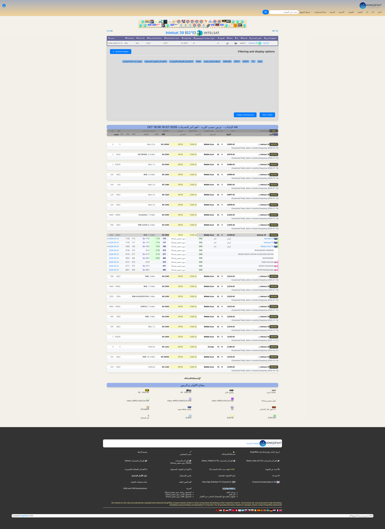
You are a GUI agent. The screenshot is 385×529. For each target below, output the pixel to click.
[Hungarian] (220, 510)
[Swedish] (268, 510)
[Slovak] (246, 510)
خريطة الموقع (305, 12)
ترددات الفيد (230, 492)
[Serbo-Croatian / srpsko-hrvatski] (227, 510)
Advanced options (121, 51)
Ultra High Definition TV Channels (216, 482)
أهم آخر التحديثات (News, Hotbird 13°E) (217, 461)
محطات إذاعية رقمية (212, 61)
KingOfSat (24, 516)
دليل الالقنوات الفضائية (227, 476)
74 (218, 347)
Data (198, 61)
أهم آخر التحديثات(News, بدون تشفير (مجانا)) (180, 462)
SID (163, 134)
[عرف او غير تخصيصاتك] (4, 6)
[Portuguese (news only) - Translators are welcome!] (261, 510)
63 (218, 337)
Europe (211, 347)
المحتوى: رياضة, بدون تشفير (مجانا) (178, 492)
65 (218, 357)
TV (253, 61)
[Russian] (230, 510)
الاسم (272, 134)
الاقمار (360, 12)
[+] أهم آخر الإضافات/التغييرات (181, 61)
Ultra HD (227, 61)
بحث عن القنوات (271, 469)
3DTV (237, 61)
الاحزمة (341, 12)
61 (218, 144)
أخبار (379, 12)
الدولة (228, 134)
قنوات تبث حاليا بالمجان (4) (220, 469)
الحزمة (332, 12)
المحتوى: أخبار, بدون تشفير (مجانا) (178, 494)
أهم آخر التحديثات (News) (135, 461)
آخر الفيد (232, 494)
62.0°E (266, 43)
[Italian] (255, 510)
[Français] (277, 510)
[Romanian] (223, 510)
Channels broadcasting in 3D (264, 482)
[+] (373, 12)
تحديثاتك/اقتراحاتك (191, 378)
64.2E (109, 31)
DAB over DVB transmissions (135, 488)
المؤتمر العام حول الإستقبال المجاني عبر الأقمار (217, 496)
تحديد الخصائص (185, 454)
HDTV (245, 61)
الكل (260, 61)
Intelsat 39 (175, 33)
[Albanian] (217, 510)
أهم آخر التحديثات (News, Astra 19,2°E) (261, 461)
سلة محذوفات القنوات (139, 482)
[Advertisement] (192, 87)
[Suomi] (239, 510)
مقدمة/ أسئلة (142, 452)
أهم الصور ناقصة (185, 482)
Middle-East (209, 144)
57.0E (275, 31)
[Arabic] (236, 510)
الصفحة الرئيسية (252, 443)
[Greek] (242, 510)
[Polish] (252, 510)
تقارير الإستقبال (185, 476)
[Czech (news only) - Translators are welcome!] (249, 510)
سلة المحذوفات (320, 12)
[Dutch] (274, 510)
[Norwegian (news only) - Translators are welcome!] (264, 510)
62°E (190, 33)
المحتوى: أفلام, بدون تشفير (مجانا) (178, 496)
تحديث (116, 134)
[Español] (258, 510)
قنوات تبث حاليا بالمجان (132, 61)
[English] (280, 510)
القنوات (351, 12)
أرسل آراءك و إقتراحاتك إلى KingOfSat (265, 452)
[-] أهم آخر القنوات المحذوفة (155, 61)
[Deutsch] (271, 510)
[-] (367, 12)
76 (218, 367)
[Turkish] (233, 510)
